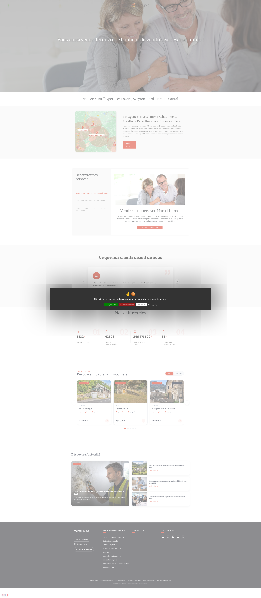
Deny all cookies (127, 305)
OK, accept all (111, 305)
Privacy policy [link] (152, 305)
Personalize (141, 305)
